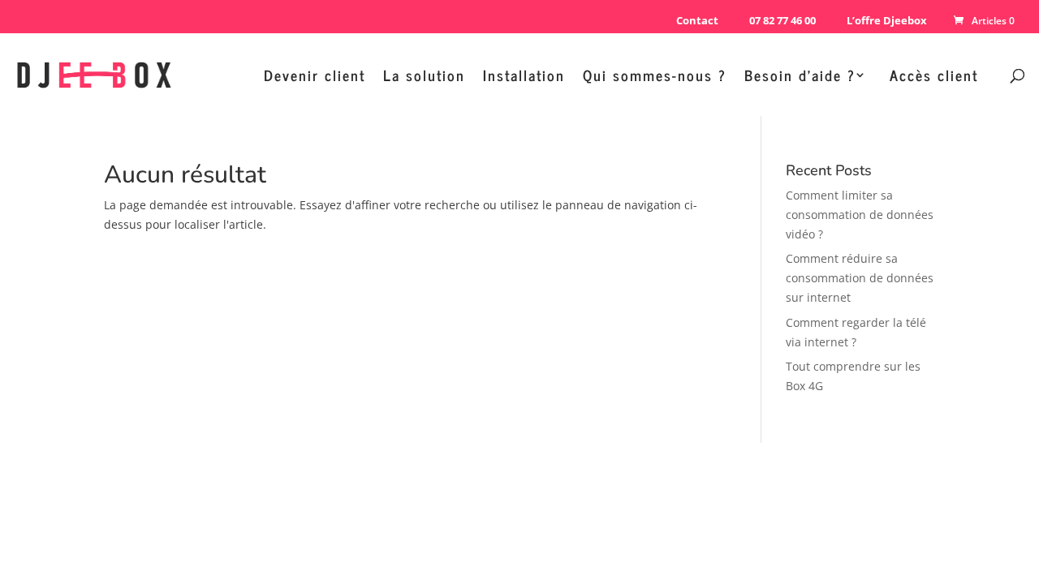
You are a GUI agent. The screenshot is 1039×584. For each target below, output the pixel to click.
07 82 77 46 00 (782, 20)
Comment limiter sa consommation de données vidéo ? (859, 214)
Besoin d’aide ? (800, 78)
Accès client (934, 78)
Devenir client (314, 78)
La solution (424, 78)
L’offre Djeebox (887, 20)
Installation (524, 78)
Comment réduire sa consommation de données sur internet (859, 278)
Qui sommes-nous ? (654, 78)
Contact (697, 20)
